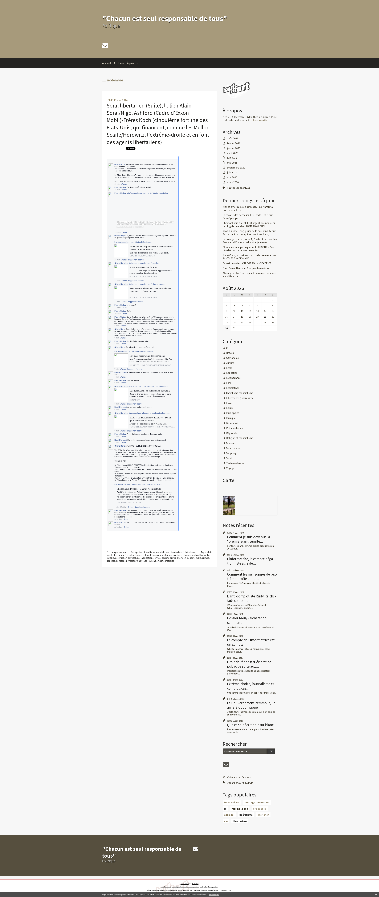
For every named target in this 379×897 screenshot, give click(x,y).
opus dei (229, 814)
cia (226, 821)
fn (225, 808)
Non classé (232, 423)
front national (232, 802)
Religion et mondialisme (239, 438)
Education (231, 372)
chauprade (188, 554)
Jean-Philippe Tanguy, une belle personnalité (247, 231)
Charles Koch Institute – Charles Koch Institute (139, 488)
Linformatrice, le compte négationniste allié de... (250, 561)
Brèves (230, 352)
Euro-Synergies (231, 218)
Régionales (232, 433)
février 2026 (233, 143)
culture (230, 363)
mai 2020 (232, 177)
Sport (229, 458)
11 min (117, 302)
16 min (117, 190)
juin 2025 (232, 157)
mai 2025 (232, 162)
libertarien (118, 554)
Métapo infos (234, 276)
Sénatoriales (233, 448)
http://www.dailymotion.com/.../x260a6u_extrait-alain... (148, 193)
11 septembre (194, 557)
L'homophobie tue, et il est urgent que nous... (247, 223)
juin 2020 (232, 172)
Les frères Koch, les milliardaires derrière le (150, 390)
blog (230, 890)
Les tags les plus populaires (209, 887)
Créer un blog (185, 884)
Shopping (231, 453)
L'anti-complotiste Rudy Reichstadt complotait (251, 598)
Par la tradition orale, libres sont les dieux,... (247, 234)
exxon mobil (158, 554)
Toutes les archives (238, 188)
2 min (116, 443)
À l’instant (118, 519)
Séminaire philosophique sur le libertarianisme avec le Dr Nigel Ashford (151, 248)
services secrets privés (165, 557)
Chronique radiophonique (236, 247)
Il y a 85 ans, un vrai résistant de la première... (248, 255)
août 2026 (232, 138)
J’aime (124, 184)
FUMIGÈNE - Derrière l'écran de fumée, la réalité (248, 248)
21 (265, 316)
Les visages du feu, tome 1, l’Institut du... (245, 239)
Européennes (233, 378)
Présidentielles (234, 428)
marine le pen (240, 808)
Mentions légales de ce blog (173, 890)
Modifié (123, 507)
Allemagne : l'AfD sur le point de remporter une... (249, 273)
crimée (205, 557)
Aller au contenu (9, 2)
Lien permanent (118, 552)
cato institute (167, 560)
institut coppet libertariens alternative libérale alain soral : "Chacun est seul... (150, 290)
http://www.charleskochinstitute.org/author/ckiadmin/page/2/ (138, 484)
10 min (117, 313)
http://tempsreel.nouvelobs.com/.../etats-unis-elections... (148, 413)
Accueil (106, 63)
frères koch (130, 554)
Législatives (232, 388)
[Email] (105, 45)
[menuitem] (108, 63)
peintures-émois (261, 268)
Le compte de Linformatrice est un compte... (251, 642)
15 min (117, 232)
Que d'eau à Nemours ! (235, 268)
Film (228, 383)
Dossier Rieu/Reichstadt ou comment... (248, 620)
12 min (117, 281)
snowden (181, 557)
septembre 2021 (236, 167)
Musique (231, 418)
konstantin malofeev (126, 560)
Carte (228, 480)
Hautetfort (195, 884)
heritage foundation (148, 560)
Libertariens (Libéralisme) (183, 552)
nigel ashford (144, 554)
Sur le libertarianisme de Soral (144, 267)
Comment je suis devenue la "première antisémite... (248, 539)
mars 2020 (233, 182)
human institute (173, 554)
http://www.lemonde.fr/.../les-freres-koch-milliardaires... (147, 386)
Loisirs (229, 408)
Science (230, 443)
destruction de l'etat (125, 557)
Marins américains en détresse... (240, 206)
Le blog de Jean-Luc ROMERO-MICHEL (244, 226)
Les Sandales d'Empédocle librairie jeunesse (250, 240)
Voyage (230, 468)
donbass (111, 560)
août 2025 (232, 153)
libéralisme (246, 814)
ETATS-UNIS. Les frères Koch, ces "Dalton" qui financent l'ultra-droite (151, 419)
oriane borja (259, 808)
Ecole (229, 368)
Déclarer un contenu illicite (155, 890)
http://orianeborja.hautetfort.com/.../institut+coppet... (146, 284)
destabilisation (144, 557)
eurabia (110, 557)
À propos (132, 63)
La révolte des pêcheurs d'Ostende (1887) (246, 215)
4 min (116, 437)
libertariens (240, 821)
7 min (116, 369)
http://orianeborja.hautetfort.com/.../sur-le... (142, 263)
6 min (116, 383)
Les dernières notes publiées (190, 887)
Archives (119, 63)
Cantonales (232, 358)
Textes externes (235, 463)
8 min (116, 326)
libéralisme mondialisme (156, 552)
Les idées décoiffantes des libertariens (147, 355)
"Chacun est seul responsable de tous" (164, 18)
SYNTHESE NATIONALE (236, 258)
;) (227, 347)
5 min (116, 410)
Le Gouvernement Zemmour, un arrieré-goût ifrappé (251, 705)
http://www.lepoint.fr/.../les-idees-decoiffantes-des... (134, 351)
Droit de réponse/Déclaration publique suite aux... (249, 664)
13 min (117, 260)
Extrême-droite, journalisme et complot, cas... (250, 686)
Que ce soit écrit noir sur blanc (250, 724)
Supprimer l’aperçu (136, 260)
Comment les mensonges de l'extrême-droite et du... (252, 576)
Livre (229, 403)
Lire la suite (260, 120)
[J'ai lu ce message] (376, 894)
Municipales (232, 413)
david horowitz (201, 554)
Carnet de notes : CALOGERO (239, 263)
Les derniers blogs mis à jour (171, 887)
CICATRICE (265, 263)
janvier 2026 (233, 148)
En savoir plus (214, 894)
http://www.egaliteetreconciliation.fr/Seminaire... (133, 242)
